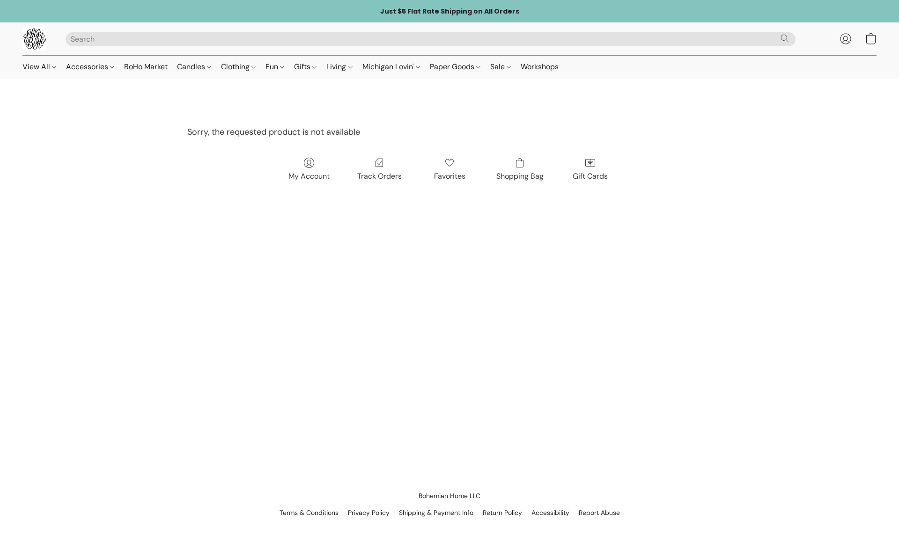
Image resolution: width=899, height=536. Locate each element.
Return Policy (502, 512)
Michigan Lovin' (389, 67)
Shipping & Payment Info (436, 512)
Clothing (236, 67)
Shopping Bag (520, 176)
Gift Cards (590, 176)
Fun (272, 67)
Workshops (540, 67)
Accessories (88, 67)
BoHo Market (146, 67)
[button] (34, 39)
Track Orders (379, 176)
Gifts (303, 67)
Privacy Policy (369, 512)
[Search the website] (785, 38)
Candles (192, 67)
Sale (498, 67)
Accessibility (550, 512)
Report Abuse (599, 512)
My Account (309, 176)
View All (37, 67)
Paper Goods (453, 67)
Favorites (449, 176)
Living (337, 67)
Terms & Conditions (309, 512)
